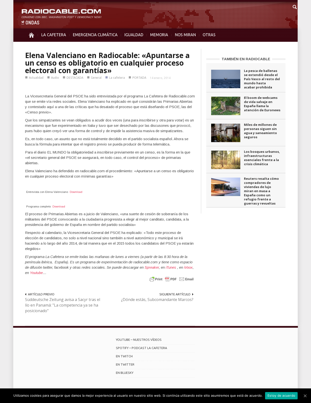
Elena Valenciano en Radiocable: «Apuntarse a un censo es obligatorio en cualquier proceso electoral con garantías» (107, 62)
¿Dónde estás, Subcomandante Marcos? (157, 299)
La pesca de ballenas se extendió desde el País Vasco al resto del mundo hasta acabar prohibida (262, 79)
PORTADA (139, 77)
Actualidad (36, 77)
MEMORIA (159, 35)
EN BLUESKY (124, 372)
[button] (294, 6)
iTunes (171, 267)
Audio (55, 77)
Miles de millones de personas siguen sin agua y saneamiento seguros (260, 130)
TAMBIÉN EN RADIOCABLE (246, 59)
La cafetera (117, 77)
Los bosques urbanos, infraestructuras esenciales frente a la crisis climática (262, 157)
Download (76, 191)
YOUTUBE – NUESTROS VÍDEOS (139, 339)
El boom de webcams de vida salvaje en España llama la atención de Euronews (262, 103)
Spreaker (152, 267)
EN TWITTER (125, 364)
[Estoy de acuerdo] (304, 395)
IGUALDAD (133, 35)
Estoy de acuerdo (281, 395)
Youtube (36, 273)
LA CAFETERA (53, 35)
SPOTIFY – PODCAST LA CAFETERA (141, 348)
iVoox (188, 267)
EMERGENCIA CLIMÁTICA (95, 35)
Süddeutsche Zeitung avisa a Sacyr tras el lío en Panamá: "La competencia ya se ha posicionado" (62, 305)
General (96, 77)
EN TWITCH (124, 356)
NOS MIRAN (185, 35)
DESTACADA (75, 77)
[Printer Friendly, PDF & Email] (171, 278)
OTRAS (209, 35)
